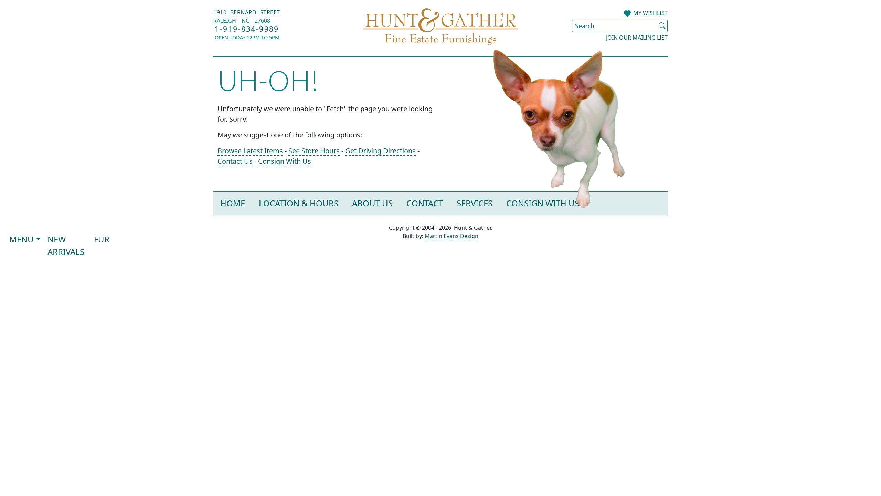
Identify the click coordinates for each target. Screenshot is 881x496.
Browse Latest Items (250, 150)
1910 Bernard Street (246, 12)
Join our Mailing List (637, 37)
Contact (424, 203)
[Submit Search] (662, 25)
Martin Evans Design (451, 236)
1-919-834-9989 (247, 29)
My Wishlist (650, 13)
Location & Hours (298, 203)
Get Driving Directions (380, 150)
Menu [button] (21, 239)
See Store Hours (314, 150)
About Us (372, 203)
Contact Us (235, 161)
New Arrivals (65, 245)
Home (232, 203)
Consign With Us (284, 161)
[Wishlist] (627, 13)
